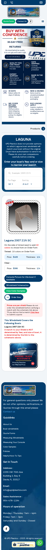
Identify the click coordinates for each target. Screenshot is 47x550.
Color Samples (9, 446)
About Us (7, 424)
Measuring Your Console (14, 442)
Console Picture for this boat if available (21, 278)
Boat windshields (11, 428)
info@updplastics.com (15, 490)
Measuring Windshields (13, 437)
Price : (9, 257)
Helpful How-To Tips (12, 455)
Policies (6, 451)
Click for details (13, 56)
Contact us (9, 411)
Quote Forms (9, 433)
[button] (42, 21)
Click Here (34, 312)
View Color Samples (15, 291)
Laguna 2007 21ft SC (17, 240)
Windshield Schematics (17, 285)
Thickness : (31, 257)
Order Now (16, 297)
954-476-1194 (11, 500)
